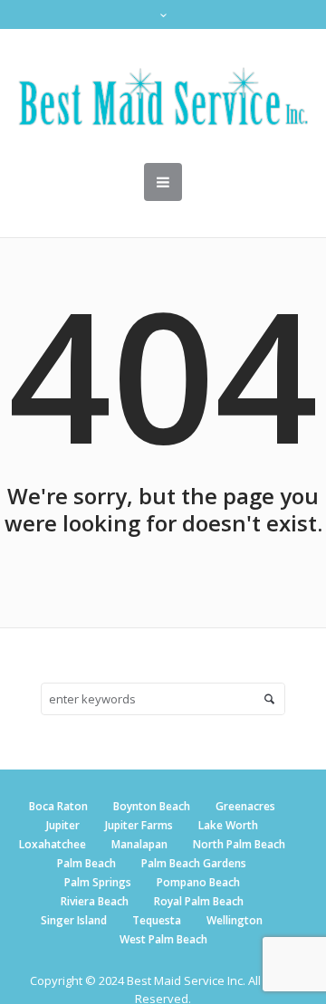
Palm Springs (97, 882)
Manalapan (139, 844)
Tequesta (156, 920)
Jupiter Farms (139, 825)
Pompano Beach (198, 882)
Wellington (234, 920)
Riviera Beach (95, 901)
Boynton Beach (151, 806)
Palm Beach (86, 863)
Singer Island (74, 920)
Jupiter (63, 825)
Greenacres (245, 806)
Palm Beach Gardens (193, 863)
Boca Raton (58, 806)
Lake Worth (228, 825)
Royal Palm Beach (199, 901)
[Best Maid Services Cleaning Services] (163, 96)
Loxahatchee (52, 844)
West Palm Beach (163, 939)
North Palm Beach (239, 844)
